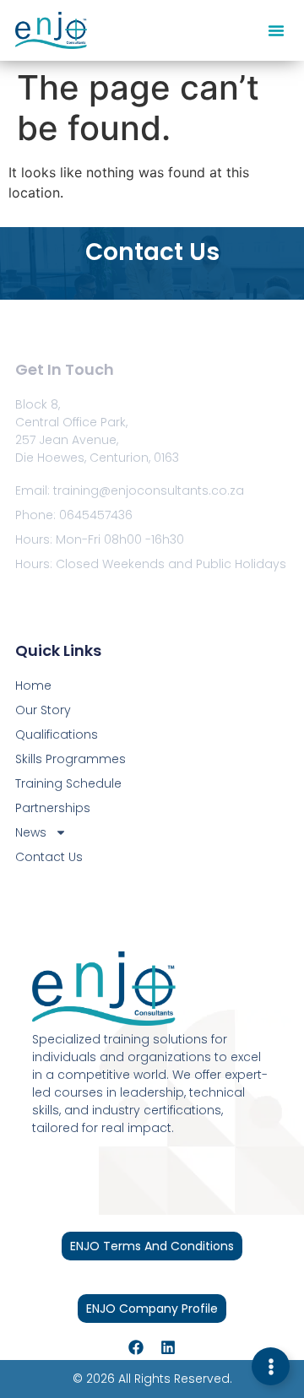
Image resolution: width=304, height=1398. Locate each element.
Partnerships (52, 807)
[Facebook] (136, 1347)
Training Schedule (68, 783)
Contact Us (49, 856)
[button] (276, 30)
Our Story (43, 710)
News (30, 832)
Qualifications (56, 734)
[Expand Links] (271, 1366)
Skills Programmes (70, 758)
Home (33, 685)
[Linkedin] (168, 1347)
